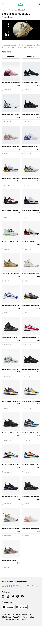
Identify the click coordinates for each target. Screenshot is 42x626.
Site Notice (6, 617)
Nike (11, 10)
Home (4, 10)
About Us (16, 617)
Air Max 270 (20, 10)
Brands (4, 614)
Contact (5, 619)
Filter (29, 57)
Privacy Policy (28, 617)
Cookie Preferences (18, 619)
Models (12, 614)
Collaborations (23, 614)
